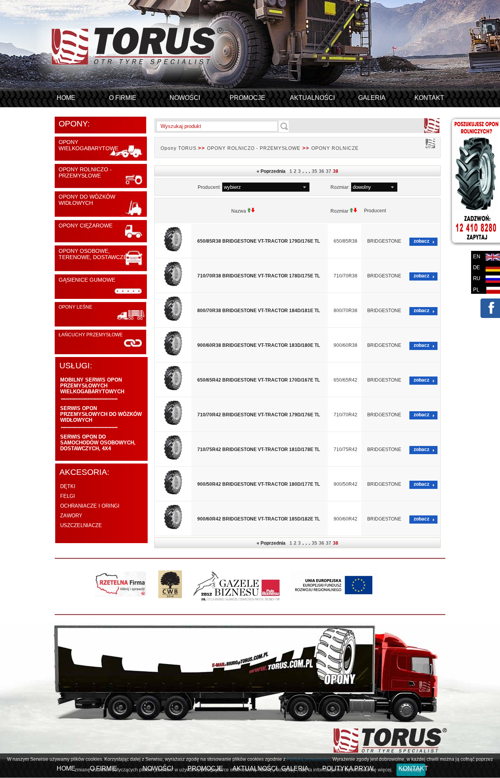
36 (321, 171)
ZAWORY (71, 516)
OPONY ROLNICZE (335, 148)
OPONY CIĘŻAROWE (85, 225)
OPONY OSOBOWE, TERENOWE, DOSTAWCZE (93, 254)
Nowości (185, 97)
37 (328, 171)
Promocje (247, 97)
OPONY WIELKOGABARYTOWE (88, 145)
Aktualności (312, 97)
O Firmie (122, 97)
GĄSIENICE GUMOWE (87, 280)
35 (314, 171)
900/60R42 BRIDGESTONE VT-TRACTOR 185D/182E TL (258, 519)
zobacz (421, 241)
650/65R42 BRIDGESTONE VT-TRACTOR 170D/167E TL (258, 380)
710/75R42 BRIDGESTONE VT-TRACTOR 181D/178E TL (258, 449)
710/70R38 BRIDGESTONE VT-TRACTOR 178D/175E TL (258, 276)
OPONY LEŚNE (75, 307)
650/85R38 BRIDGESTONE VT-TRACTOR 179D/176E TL (258, 241)
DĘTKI (67, 486)
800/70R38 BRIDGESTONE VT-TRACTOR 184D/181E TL (258, 310)
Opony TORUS (179, 148)
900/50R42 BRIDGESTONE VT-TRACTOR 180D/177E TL (258, 484)
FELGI (67, 496)
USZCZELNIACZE (81, 525)
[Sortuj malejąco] (253, 211)
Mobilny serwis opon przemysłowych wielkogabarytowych (92, 385)
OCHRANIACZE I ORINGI (90, 506)
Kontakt (429, 97)
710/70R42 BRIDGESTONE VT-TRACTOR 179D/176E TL (258, 414)
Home (66, 97)
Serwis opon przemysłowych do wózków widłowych (101, 414)
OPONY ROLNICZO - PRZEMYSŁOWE (85, 172)
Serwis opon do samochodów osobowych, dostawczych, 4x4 (98, 442)
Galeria (372, 97)
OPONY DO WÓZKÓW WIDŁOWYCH (87, 200)
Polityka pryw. (348, 768)
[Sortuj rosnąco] (249, 211)
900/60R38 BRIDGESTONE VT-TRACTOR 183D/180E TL (258, 345)
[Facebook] (489, 313)
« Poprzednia (272, 171)
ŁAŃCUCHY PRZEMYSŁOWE (91, 334)
